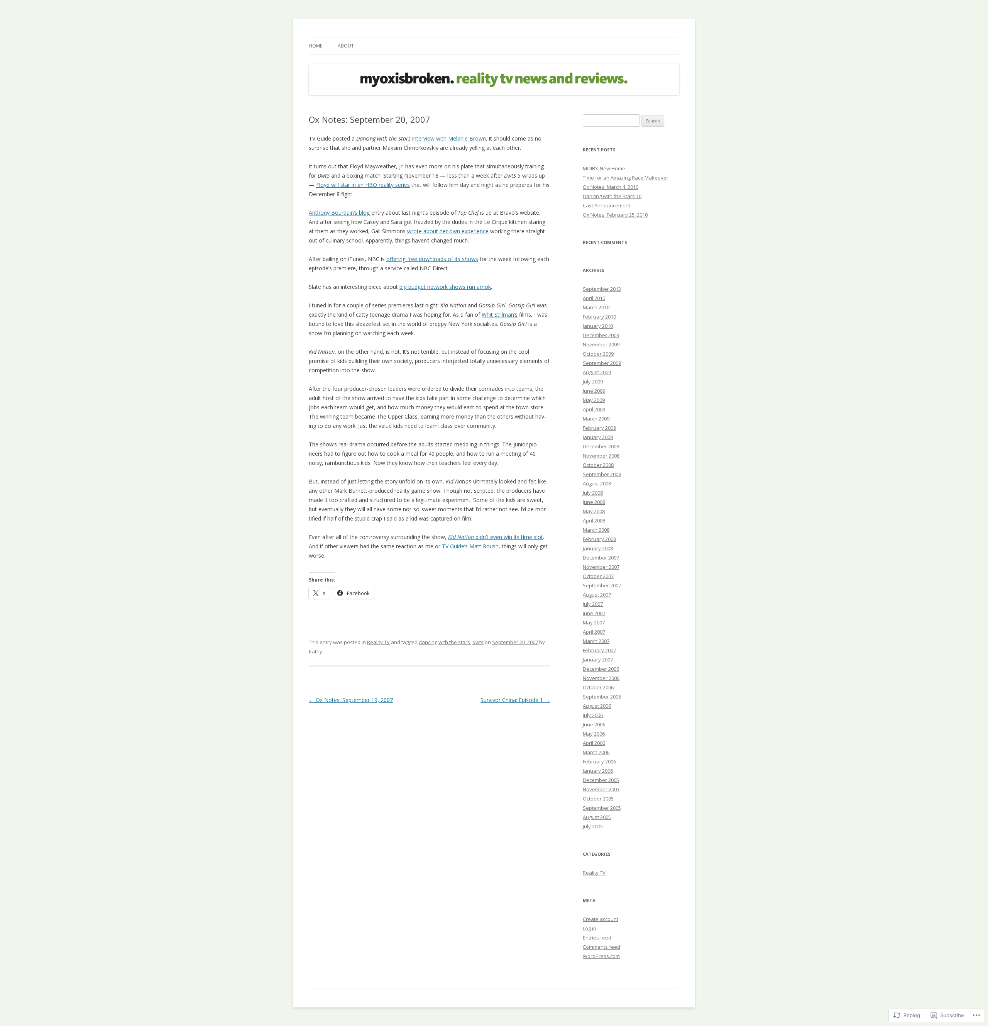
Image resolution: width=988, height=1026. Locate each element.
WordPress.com (601, 956)
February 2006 (599, 761)
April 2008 (594, 520)
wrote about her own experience (448, 231)
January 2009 (598, 437)
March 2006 (596, 752)
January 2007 (598, 659)
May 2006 (594, 733)
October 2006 (598, 687)
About (346, 45)
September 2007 (602, 585)
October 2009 (598, 353)
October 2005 (598, 798)
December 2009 (601, 335)
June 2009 (594, 390)
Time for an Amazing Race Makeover (625, 177)
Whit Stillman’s (500, 314)
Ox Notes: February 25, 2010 (615, 214)
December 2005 (601, 780)
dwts (478, 642)
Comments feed (601, 946)
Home (315, 45)
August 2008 (597, 483)
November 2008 (601, 455)
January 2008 (598, 548)
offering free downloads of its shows (432, 259)
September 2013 (602, 288)
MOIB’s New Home (604, 168)
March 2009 (596, 418)
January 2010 (598, 325)
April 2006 (594, 742)
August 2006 (597, 705)
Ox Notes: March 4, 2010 (610, 186)
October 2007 (598, 576)
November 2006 (601, 678)
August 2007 (597, 594)
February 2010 (599, 316)
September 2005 (602, 807)
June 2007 (594, 613)
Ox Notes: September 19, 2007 (351, 700)
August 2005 (597, 817)
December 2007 (601, 557)
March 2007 (596, 641)
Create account (600, 919)
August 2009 (597, 372)
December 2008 (601, 446)
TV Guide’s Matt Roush (470, 546)
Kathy (315, 651)
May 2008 (594, 511)
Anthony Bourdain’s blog (339, 212)
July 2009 (593, 381)
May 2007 (594, 622)
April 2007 (594, 631)
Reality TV (378, 642)
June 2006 (594, 724)
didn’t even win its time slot (495, 537)
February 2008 (599, 539)
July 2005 (593, 826)
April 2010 (594, 298)
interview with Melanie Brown (449, 138)
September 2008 (602, 474)
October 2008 (598, 464)
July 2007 (593, 603)
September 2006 (602, 696)
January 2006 (598, 770)
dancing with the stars (444, 642)
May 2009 (594, 400)
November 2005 (601, 789)
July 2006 (593, 715)
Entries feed (597, 937)
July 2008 (593, 492)
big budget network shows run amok (445, 286)
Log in (589, 928)
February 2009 (599, 427)
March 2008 (596, 529)
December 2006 (601, 668)
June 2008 (594, 502)
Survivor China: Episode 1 (515, 700)
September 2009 (602, 363)
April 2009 (594, 409)
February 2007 (599, 650)
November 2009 (601, 344)
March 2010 (596, 307)
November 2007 (601, 566)
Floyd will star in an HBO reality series (363, 184)
